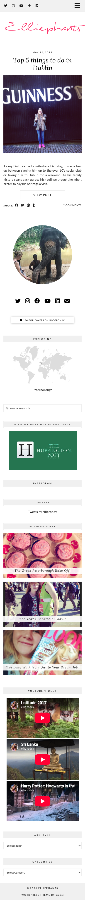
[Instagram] (13, 5)
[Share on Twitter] (23, 205)
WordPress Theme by (43, 894)
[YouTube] (21, 5)
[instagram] (27, 300)
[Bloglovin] (29, 5)
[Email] (67, 300)
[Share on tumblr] (34, 205)
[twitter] (18, 300)
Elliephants (42, 28)
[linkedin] (57, 300)
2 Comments (72, 205)
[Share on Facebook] (17, 205)
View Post (42, 195)
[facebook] (37, 300)
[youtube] (47, 300)
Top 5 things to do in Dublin (42, 64)
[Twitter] (5, 5)
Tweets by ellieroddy (42, 512)
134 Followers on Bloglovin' (43, 320)
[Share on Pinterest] (29, 205)
